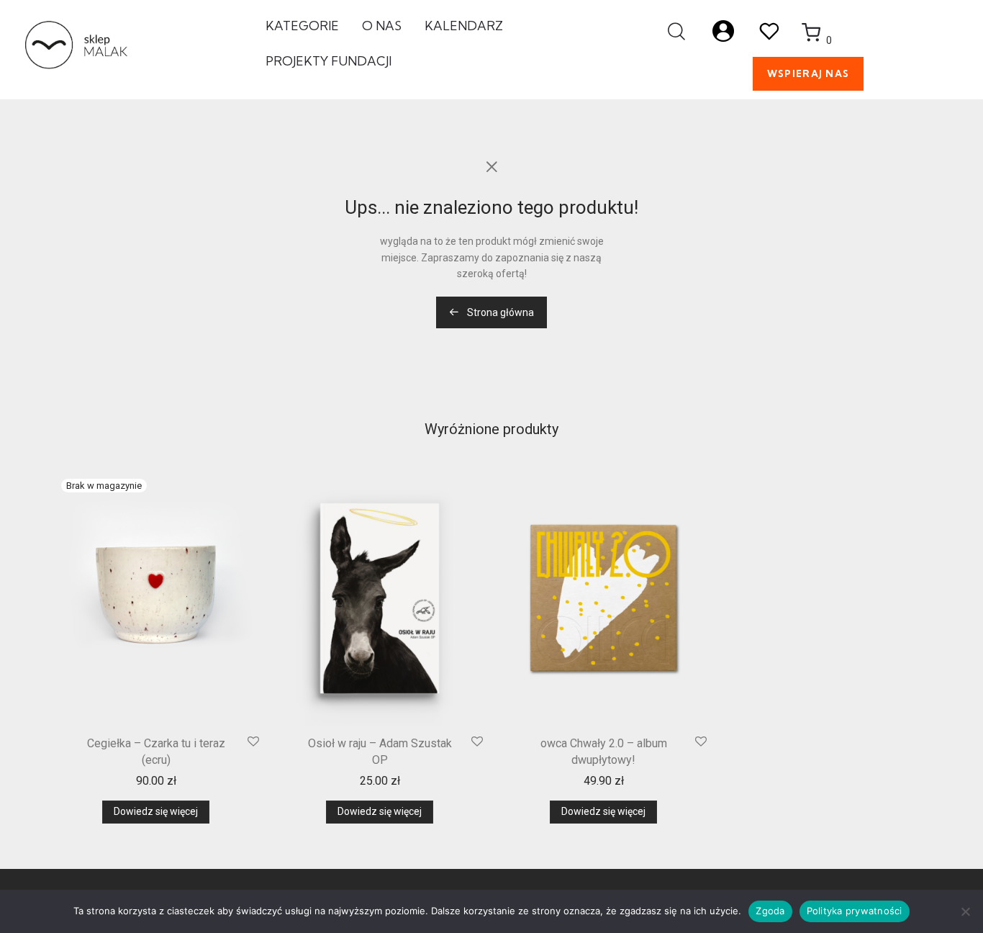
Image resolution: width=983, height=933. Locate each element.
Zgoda (770, 910)
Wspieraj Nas (808, 73)
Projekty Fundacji (328, 60)
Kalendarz (464, 25)
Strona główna (499, 312)
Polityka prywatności (854, 910)
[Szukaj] (676, 32)
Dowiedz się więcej (156, 811)
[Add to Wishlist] (253, 742)
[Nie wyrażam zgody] (965, 911)
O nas (382, 25)
